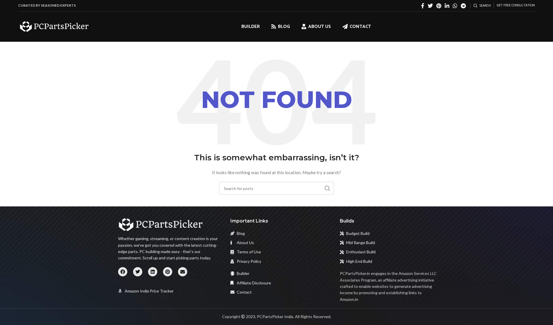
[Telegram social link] (463, 5)
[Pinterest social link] (439, 5)
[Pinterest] (167, 271)
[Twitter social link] (430, 5)
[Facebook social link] (422, 5)
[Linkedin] (152, 271)
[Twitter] (137, 271)
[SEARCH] (327, 188)
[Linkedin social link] (447, 5)
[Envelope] (182, 271)
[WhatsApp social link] (455, 5)
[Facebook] (122, 271)
